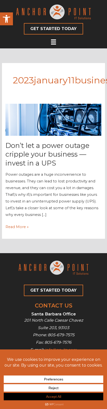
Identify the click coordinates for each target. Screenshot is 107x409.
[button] (6, 18)
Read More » (17, 227)
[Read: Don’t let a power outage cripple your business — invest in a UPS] (53, 119)
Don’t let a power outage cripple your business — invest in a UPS (47, 154)
